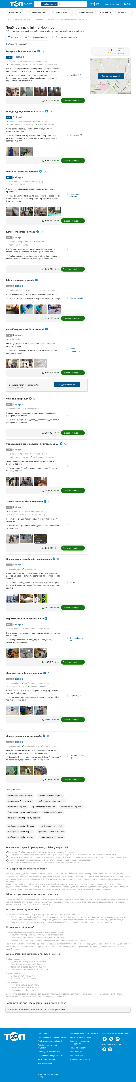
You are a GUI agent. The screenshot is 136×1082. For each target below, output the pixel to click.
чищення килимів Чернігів (50, 795)
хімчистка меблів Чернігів (19, 801)
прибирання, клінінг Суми (51, 837)
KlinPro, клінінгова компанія (20, 231)
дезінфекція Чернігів (17, 806)
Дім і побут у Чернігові (45, 19)
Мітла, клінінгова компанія (20, 280)
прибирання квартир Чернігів (50, 801)
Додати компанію (67, 384)
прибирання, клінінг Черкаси (21, 837)
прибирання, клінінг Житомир (21, 826)
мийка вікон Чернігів (53, 812)
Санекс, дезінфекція (17, 398)
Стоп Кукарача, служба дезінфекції (25, 329)
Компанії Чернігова (24, 19)
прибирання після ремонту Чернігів (24, 818)
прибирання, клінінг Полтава (51, 831)
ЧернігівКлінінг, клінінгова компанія (25, 618)
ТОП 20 (9, 19)
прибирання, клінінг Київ (52, 826)
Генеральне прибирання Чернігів (23, 812)
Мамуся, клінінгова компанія (21, 51)
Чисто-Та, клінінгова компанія (22, 171)
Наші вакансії (76, 1051)
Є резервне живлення (66, 37)
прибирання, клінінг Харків (20, 831)
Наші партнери (76, 1055)
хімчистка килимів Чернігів (20, 795)
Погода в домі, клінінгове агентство (25, 111)
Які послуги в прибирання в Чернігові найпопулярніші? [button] (36, 1009)
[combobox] (36, 37)
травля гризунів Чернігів (43, 806)
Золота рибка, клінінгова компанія (24, 501)
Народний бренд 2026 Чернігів (84, 1033)
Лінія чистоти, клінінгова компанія (24, 673)
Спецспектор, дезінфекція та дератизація (29, 559)
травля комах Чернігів (71, 806)
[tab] (68, 1009)
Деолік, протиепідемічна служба (24, 736)
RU (97, 4)
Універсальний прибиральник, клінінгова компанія (33, 444)
